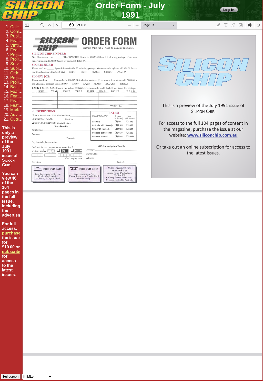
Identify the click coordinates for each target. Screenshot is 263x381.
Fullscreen (10, 376)
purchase (11, 233)
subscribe (12, 251)
